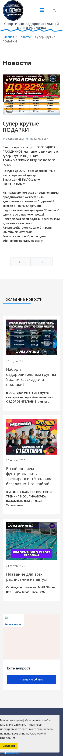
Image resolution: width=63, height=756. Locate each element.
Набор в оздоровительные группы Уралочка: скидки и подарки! (31, 377)
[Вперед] (41, 261)
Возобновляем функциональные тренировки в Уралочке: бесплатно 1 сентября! (29, 476)
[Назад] (20, 261)
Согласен (9, 745)
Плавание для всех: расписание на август (27, 577)
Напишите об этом (31, 679)
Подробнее (8, 738)
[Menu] (42, 10)
